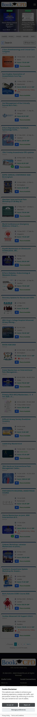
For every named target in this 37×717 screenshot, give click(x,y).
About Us (4, 683)
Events (3, 686)
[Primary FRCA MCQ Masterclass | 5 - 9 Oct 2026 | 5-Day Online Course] (8, 407)
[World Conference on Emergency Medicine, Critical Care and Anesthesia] (8, 236)
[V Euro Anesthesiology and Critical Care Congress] (8, 61)
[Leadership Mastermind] (8, 454)
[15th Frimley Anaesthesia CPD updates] (8, 162)
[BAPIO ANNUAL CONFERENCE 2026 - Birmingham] (8, 187)
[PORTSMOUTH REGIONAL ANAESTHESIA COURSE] (8, 503)
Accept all (10, 705)
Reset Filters (30, 43)
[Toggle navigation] (35, 4)
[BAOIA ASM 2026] (8, 356)
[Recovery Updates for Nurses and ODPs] (8, 308)
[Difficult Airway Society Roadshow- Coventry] (8, 431)
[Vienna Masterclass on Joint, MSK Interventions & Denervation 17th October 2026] (8, 529)
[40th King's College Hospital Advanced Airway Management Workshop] (8, 332)
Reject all (27, 705)
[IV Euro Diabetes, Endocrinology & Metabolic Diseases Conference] (8, 285)
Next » (29, 644)
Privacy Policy (6, 715)
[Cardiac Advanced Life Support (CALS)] (8, 628)
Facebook (23, 683)
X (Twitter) (23, 686)
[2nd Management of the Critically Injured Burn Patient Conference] (8, 115)
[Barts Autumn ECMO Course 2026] (8, 604)
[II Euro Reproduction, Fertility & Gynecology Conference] (8, 140)
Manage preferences (18, 710)
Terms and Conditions (17, 715)
